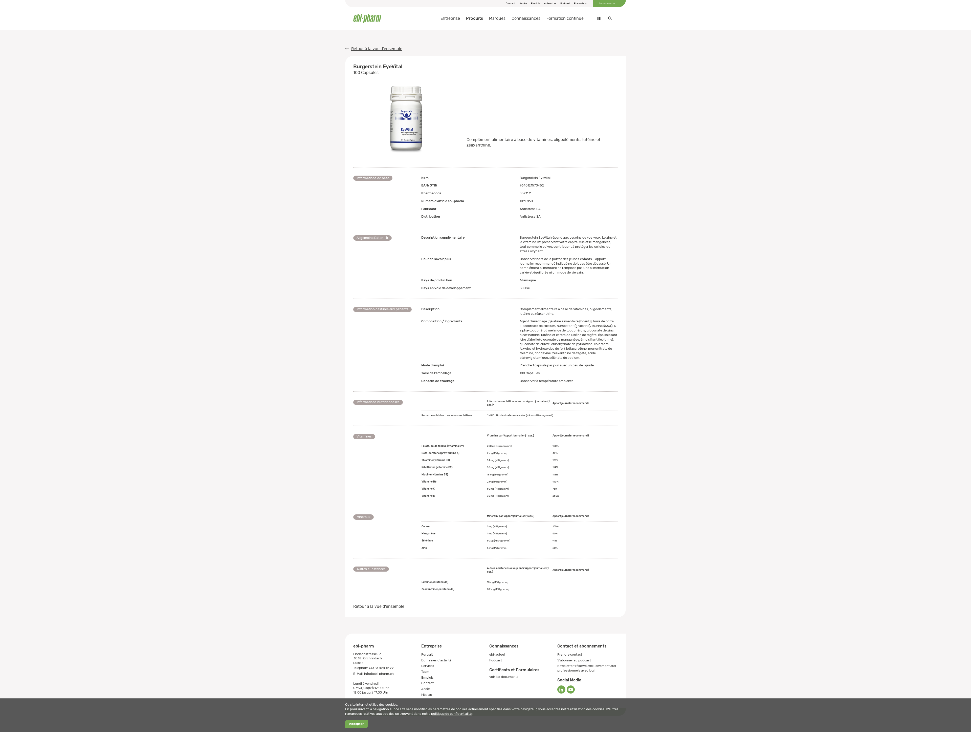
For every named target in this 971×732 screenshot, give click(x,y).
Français (579, 3)
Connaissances (526, 18)
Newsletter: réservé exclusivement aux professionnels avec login (586, 668)
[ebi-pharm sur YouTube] (571, 689)
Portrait (427, 654)
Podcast (565, 3)
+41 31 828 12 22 (381, 668)
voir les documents (504, 677)
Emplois (535, 3)
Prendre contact (569, 654)
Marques (497, 18)
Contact (510, 3)
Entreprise (450, 18)
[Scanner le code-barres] (597, 18)
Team (425, 672)
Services (427, 666)
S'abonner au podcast (574, 660)
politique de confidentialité (451, 714)
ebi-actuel (550, 3)
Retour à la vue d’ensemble (376, 49)
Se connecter (607, 3)
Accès (523, 3)
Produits (474, 18)
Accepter (356, 724)
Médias (426, 695)
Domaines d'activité (436, 660)
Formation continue (565, 18)
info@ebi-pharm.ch (379, 674)
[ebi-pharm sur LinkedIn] (561, 689)
